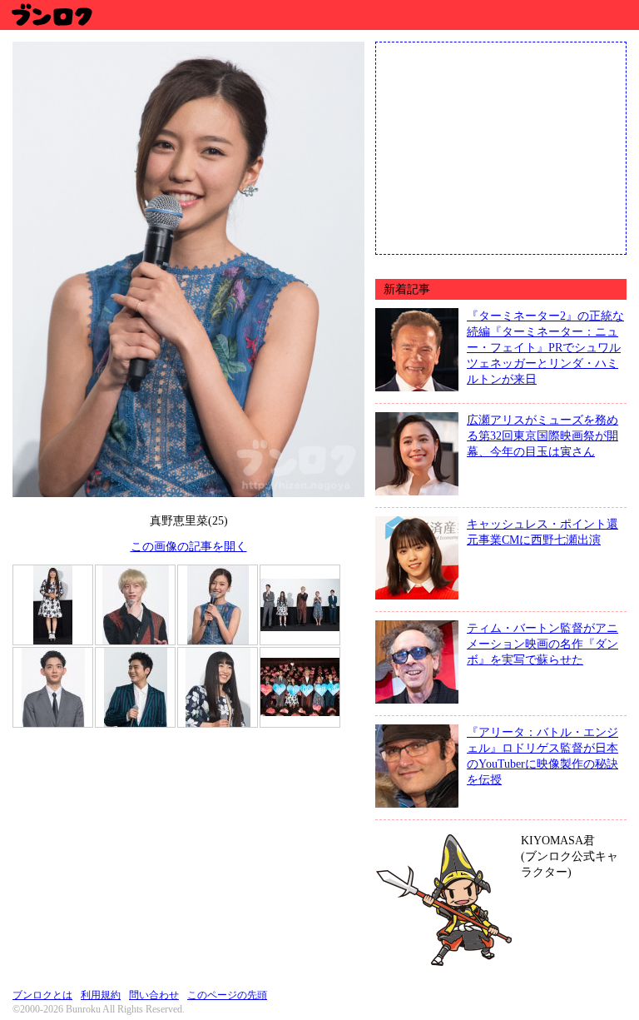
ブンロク (51, 14)
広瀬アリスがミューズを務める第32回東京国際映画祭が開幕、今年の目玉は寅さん (542, 435)
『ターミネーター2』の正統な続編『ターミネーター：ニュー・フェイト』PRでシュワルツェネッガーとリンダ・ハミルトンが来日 (545, 347)
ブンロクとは (42, 995)
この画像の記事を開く (189, 546)
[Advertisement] (501, 146)
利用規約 (101, 995)
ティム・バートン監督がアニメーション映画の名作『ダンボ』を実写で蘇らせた (542, 643)
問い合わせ (154, 995)
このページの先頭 (227, 995)
